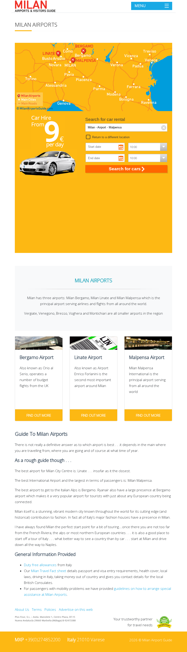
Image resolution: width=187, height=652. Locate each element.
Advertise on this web (76, 609)
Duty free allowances (40, 565)
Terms (37, 609)
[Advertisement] (93, 217)
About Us (22, 609)
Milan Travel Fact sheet (48, 570)
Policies (50, 609)
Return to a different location (111, 137)
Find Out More (38, 415)
